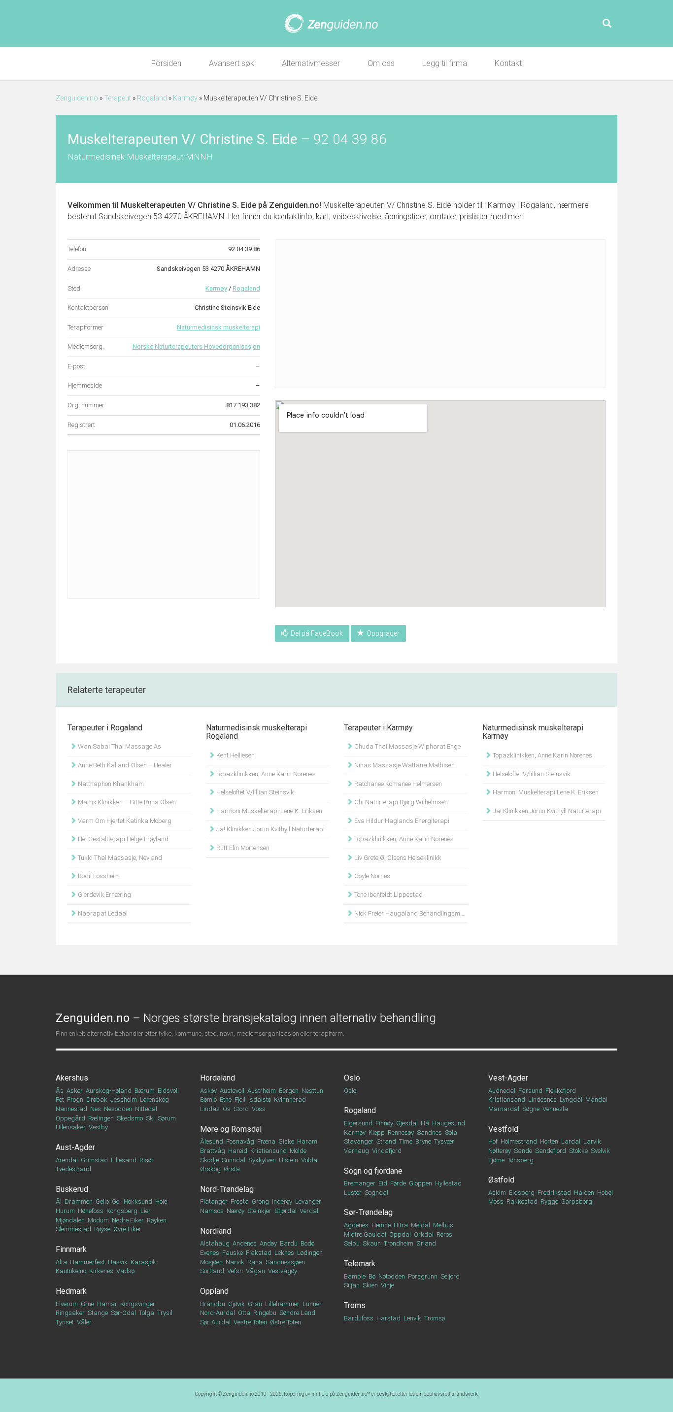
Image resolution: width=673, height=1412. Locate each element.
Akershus (72, 1078)
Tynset (65, 1322)
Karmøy (185, 98)
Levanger (308, 1201)
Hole (161, 1201)
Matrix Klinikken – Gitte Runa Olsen (126, 802)
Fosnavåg (240, 1141)
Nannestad (71, 1109)
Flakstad (258, 1252)
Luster (353, 1192)
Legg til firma (444, 63)
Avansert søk (231, 63)
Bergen (289, 1090)
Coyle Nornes (371, 876)
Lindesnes (542, 1099)
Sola (451, 1132)
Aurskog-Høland (109, 1090)
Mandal (596, 1099)
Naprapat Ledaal (102, 913)
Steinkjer (259, 1211)
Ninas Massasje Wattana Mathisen (404, 765)
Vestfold (503, 1129)
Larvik (592, 1141)
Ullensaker (71, 1127)
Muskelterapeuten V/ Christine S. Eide (188, 205)
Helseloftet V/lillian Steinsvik (254, 792)
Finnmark (71, 1249)
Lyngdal (571, 1099)
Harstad (388, 1318)
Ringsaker (70, 1312)
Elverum (67, 1304)
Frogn (75, 1099)
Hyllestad (448, 1183)
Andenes (245, 1243)
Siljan (352, 1285)
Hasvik (118, 1262)
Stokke (578, 1150)
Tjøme (496, 1160)
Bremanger (359, 1183)
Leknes (284, 1252)
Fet (60, 1099)
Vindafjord (387, 1150)
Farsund (530, 1090)
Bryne (423, 1141)
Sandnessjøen (285, 1262)
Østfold (501, 1179)
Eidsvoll (168, 1090)
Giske (286, 1141)
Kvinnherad (290, 1099)
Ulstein (288, 1160)
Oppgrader (383, 633)
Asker (75, 1090)
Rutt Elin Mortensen (242, 848)
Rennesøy (401, 1132)
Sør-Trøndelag (368, 1212)
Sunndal (233, 1160)
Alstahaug (215, 1243)
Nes (95, 1109)
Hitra (401, 1225)
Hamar (107, 1304)
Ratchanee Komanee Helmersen (397, 784)
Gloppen (420, 1183)
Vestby (98, 1127)
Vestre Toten (250, 1322)
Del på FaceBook (317, 633)
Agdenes (356, 1225)
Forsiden (166, 63)
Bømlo (208, 1099)
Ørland (426, 1243)
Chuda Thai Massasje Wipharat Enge (407, 746)
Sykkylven (262, 1160)
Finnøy (384, 1123)
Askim (497, 1192)
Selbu (352, 1243)
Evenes (209, 1252)
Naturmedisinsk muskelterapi (218, 327)
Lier (145, 1211)
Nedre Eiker (128, 1220)
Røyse (102, 1229)
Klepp (377, 1132)
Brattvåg (212, 1150)
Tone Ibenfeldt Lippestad (388, 894)
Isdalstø (259, 1099)
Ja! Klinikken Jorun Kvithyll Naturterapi (270, 829)
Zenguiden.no (77, 98)
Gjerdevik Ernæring (103, 894)
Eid (382, 1183)
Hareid (237, 1150)
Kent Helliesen (235, 755)
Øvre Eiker (127, 1229)
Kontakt (508, 63)
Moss (496, 1201)
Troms (355, 1305)
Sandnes (429, 1132)
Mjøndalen (70, 1220)
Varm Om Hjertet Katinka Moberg (123, 820)
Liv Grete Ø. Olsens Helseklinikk (397, 857)
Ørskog (210, 1169)
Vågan (255, 1271)
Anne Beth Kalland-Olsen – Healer (124, 765)
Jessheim (123, 1099)
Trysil (164, 1312)
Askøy (208, 1090)
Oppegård (70, 1118)
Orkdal (424, 1234)
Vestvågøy (282, 1271)
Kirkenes (101, 1271)
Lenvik (412, 1318)
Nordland (215, 1231)
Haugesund (448, 1123)
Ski (150, 1118)
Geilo (102, 1201)
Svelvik (600, 1150)
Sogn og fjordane (373, 1171)
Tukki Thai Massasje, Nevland (119, 857)
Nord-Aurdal (217, 1312)
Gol (116, 1201)
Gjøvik (236, 1304)
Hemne (381, 1225)
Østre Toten (285, 1322)
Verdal (309, 1211)
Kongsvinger (137, 1304)
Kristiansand (506, 1099)
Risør (146, 1160)
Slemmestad (73, 1229)
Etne (226, 1099)
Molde (298, 1150)
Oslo (352, 1078)
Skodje (209, 1160)
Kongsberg (121, 1211)
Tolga (146, 1312)
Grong (260, 1201)
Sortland (212, 1271)
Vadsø (125, 1271)
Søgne (530, 1109)
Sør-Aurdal (215, 1322)
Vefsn (235, 1271)
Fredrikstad (554, 1192)
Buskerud (72, 1189)
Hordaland (217, 1078)
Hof (493, 1141)
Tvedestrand (73, 1169)
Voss (259, 1109)
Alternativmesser (311, 63)
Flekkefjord (560, 1090)
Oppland (214, 1291)
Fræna (266, 1141)
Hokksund (138, 1201)
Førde (398, 1183)
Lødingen (310, 1252)
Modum (98, 1220)
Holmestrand (519, 1141)
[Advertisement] (164, 524)
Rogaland (152, 98)
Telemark (359, 1263)
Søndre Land (297, 1312)
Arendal (67, 1160)
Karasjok (143, 1262)
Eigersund (358, 1123)
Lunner (312, 1304)
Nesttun (312, 1090)
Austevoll (232, 1090)
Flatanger (214, 1201)
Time (405, 1141)
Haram (307, 1141)
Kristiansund (268, 1150)
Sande (523, 1150)
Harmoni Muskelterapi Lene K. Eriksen (268, 811)
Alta (61, 1262)
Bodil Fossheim (98, 876)
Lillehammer (282, 1304)
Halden (584, 1192)
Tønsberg (520, 1160)
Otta (244, 1312)
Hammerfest (87, 1262)
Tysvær (444, 1141)
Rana (255, 1262)
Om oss (381, 63)
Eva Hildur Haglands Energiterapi (401, 820)
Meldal (420, 1225)
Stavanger (358, 1141)
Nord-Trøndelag (227, 1189)
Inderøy (282, 1201)
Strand (386, 1141)
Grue (87, 1304)
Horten (549, 1141)
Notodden (391, 1276)
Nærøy (235, 1211)
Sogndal (376, 1192)
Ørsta (232, 1169)
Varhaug (356, 1150)
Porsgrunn (422, 1276)
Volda (309, 1160)
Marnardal (503, 1109)
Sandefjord (550, 1150)
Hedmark (71, 1291)
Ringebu (264, 1312)
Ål (59, 1201)
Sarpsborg (576, 1201)
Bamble (355, 1276)
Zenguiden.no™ (353, 1394)
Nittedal (146, 1109)
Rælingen (101, 1118)
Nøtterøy (499, 1150)
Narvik (235, 1262)
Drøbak (96, 1099)
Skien (370, 1285)
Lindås (210, 1109)
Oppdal (400, 1234)
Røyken (157, 1220)
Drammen (79, 1201)
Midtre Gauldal (365, 1234)
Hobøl (605, 1192)
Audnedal (501, 1090)
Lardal (570, 1141)
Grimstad (94, 1160)
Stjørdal (285, 1211)
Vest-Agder (508, 1078)
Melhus (443, 1225)
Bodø (307, 1243)
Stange (98, 1312)
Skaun (372, 1243)
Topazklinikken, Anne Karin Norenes (265, 774)
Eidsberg (522, 1192)
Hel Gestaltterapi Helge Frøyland (122, 839)
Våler (84, 1322)
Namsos (212, 1211)
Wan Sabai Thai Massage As (118, 746)
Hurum (65, 1211)
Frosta (240, 1201)
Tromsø (434, 1318)
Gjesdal (407, 1123)
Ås (60, 1090)
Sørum (167, 1118)
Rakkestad (522, 1201)
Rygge (549, 1201)
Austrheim (261, 1090)
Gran (255, 1304)
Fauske (232, 1252)
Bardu (289, 1243)
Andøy (268, 1243)
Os (227, 1109)
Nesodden (118, 1109)
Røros (444, 1234)
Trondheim (398, 1243)
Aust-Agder (75, 1147)
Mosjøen (211, 1262)
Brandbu (212, 1304)
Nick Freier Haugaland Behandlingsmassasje (410, 913)
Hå (425, 1123)
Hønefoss (90, 1211)
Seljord (450, 1276)
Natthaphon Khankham (110, 784)
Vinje (387, 1285)
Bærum (145, 1090)
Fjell (240, 1099)
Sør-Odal (123, 1312)
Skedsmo (130, 1118)
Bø (372, 1276)
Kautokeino (71, 1271)
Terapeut (117, 98)
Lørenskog (154, 1099)
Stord (241, 1109)
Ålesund (211, 1141)
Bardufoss (358, 1318)
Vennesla (555, 1109)
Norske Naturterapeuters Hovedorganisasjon (196, 346)
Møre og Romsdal (231, 1129)
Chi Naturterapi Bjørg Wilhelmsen (400, 802)
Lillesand (123, 1160)
